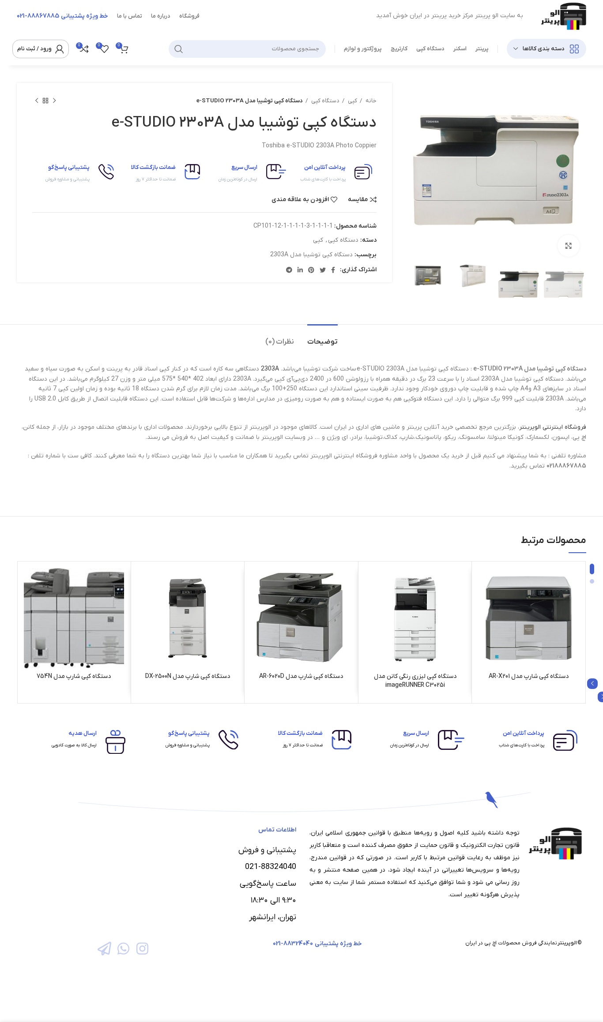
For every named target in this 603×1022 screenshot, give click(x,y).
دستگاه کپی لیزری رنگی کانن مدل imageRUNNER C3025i (415, 680)
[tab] (322, 337)
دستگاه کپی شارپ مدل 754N (74, 676)
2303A (271, 369)
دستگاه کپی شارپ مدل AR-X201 (529, 676)
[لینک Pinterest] (311, 270)
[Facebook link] (333, 270)
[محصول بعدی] (36, 101)
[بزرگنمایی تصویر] (569, 246)
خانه (370, 101)
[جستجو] (179, 49)
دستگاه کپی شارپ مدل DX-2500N (187, 676)
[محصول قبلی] (54, 101)
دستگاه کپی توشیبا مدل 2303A (311, 255)
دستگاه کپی (324, 101)
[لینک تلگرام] (289, 270)
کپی (352, 101)
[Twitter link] (322, 270)
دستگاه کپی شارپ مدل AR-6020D (301, 676)
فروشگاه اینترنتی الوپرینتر (552, 427)
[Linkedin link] (300, 270)
